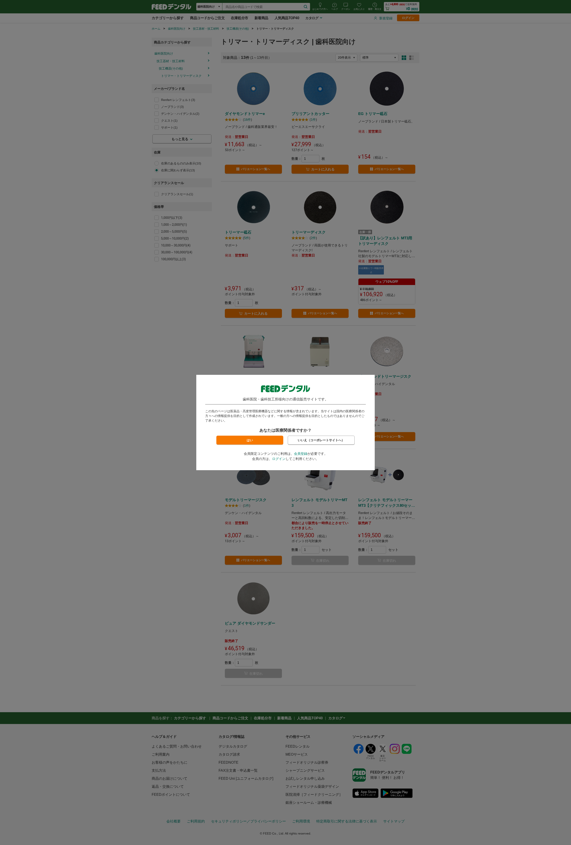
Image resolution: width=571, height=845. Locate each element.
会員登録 (300, 453)
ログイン (279, 459)
